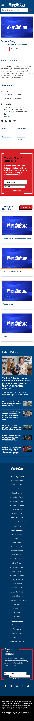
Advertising (17, 629)
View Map (7, 116)
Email (6, 179)
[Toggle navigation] (1, 4)
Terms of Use (22, 714)
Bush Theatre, (11, 44)
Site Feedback (17, 633)
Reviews (17, 538)
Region (6, 184)
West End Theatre (17, 546)
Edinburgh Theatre (17, 505)
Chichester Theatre (17, 501)
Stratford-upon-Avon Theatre (17, 522)
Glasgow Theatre (17, 489)
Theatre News (17, 534)
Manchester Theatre (17, 518)
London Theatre (17, 481)
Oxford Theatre (17, 596)
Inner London (22, 44)
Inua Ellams (6, 137)
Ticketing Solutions (17, 641)
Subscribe (17, 190)
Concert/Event (16, 49)
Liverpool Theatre (17, 514)
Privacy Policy (12, 714)
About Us (17, 637)
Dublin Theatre (17, 485)
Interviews (17, 542)
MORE (25, 207)
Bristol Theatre (17, 563)
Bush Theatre (9, 107)
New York (17, 617)
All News (17, 604)
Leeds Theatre (17, 509)
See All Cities (17, 526)
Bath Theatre (17, 493)
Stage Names (17, 625)
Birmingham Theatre (17, 497)
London (17, 613)
